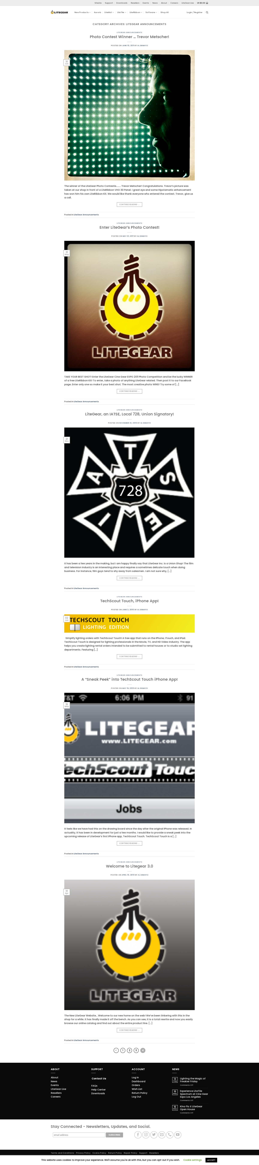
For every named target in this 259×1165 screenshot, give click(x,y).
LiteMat (108, 12)
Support (109, 3)
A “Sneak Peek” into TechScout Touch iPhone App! (129, 679)
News (155, 3)
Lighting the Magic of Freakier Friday (192, 1080)
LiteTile (120, 12)
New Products (81, 12)
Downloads (121, 3)
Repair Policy (130, 1153)
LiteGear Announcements (129, 32)
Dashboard (138, 1081)
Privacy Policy (83, 1153)
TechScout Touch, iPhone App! (129, 601)
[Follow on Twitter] (154, 1135)
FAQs (94, 1085)
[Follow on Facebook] (138, 1135)
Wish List (137, 1089)
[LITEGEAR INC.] (60, 12)
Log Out (136, 1096)
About (164, 3)
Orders (136, 1085)
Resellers (135, 3)
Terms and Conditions (62, 1153)
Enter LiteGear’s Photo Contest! (129, 227)
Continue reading (129, 204)
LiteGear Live (188, 3)
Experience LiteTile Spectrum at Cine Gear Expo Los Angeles (194, 1094)
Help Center (98, 1089)
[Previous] (116, 1050)
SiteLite (98, 3)
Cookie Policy (99, 1153)
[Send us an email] (162, 1135)
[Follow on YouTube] (178, 1135)
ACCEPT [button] (211, 1160)
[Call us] (170, 1135)
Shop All (165, 12)
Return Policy (139, 1093)
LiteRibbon (135, 12)
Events (146, 3)
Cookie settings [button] (192, 1160)
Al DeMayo (142, 45)
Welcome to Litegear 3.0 (129, 866)
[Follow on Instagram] (146, 1135)
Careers (174, 3)
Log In (135, 1077)
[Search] (207, 12)
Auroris (97, 12)
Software (150, 12)
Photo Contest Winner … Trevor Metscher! (129, 36)
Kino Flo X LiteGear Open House (191, 1108)
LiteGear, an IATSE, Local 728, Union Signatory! (129, 414)
